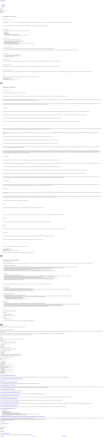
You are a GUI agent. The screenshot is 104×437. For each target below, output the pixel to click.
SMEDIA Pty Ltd (29, 434)
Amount (1, 359)
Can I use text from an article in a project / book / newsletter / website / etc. (10, 392)
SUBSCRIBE (2, 353)
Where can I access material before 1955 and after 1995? (8, 375)
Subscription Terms (64, 436)
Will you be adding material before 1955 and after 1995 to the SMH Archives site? (11, 378)
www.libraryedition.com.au (5, 355)
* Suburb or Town (2, 369)
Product (1, 358)
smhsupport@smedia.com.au (6, 423)
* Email (1, 365)
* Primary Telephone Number (4, 366)
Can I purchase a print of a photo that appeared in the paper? (8, 398)
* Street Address (2, 368)
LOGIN (3, 6)
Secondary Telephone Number (4, 367)
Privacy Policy (2, 436)
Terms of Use (34, 436)
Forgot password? (2, 12)
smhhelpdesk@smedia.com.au (6, 433)
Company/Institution (3, 363)
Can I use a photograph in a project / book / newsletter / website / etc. (9, 395)
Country (1, 371)
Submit (3, 372)
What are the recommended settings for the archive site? (8, 408)
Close (1, 324)
